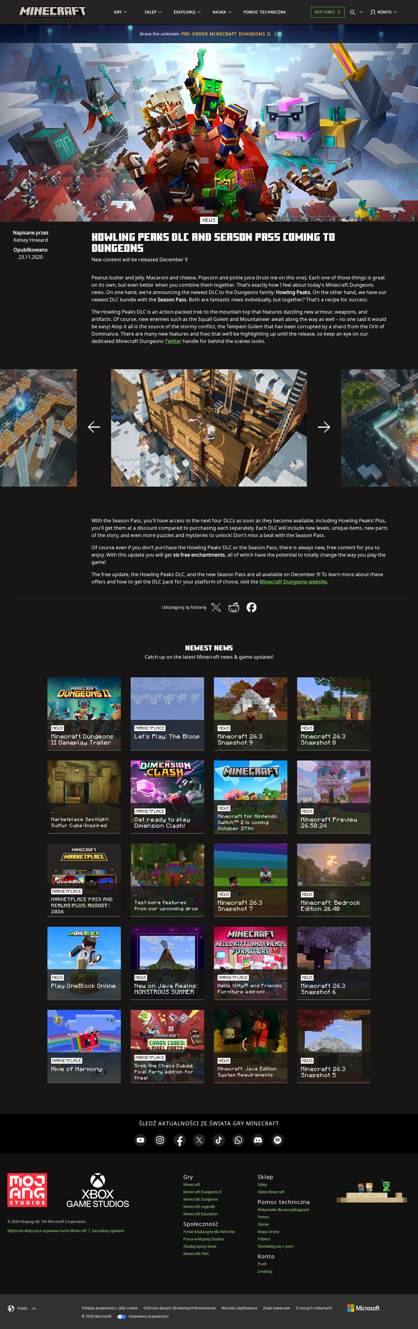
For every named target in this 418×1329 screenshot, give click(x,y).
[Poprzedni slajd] (94, 427)
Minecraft (191, 1184)
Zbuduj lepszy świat (199, 1246)
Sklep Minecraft (271, 1192)
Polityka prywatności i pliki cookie (110, 1308)
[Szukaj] (358, 12)
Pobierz (264, 1239)
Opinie (263, 1224)
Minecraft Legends (199, 1206)
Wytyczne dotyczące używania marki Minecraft (47, 1231)
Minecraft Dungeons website (293, 581)
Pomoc (263, 1217)
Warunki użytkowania (239, 1308)
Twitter (173, 341)
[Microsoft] (363, 1308)
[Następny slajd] (324, 427)
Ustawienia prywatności (148, 1316)
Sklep (262, 1184)
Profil (262, 1264)
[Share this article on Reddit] (233, 607)
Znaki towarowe (276, 1308)
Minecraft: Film (196, 1253)
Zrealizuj (265, 1271)
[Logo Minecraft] (52, 12)
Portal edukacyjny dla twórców (209, 1231)
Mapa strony (268, 1231)
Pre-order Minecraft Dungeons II (226, 34)
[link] (140, 1140)
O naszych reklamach (314, 1308)
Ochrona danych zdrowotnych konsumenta (180, 1308)
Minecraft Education (200, 1214)
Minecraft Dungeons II (202, 1192)
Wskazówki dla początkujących (283, 1209)
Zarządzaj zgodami (108, 1231)
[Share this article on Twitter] (216, 607)
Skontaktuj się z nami (275, 1246)
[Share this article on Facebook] (251, 607)
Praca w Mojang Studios (203, 1239)
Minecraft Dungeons (200, 1199)
